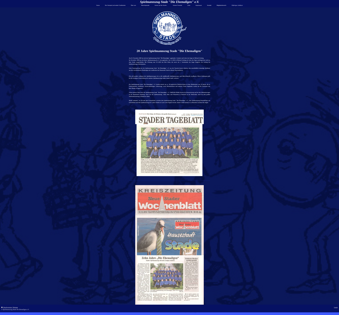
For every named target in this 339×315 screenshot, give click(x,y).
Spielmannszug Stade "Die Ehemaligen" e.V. (169, 2)
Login (336, 307)
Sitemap (15, 307)
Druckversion (7, 307)
